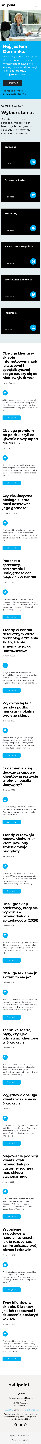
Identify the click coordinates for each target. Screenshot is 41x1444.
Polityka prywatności (20, 1440)
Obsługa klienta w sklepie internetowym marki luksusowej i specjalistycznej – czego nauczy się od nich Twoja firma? (20, 365)
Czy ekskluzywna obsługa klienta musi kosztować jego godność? (17, 502)
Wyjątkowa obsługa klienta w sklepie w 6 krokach (20, 1099)
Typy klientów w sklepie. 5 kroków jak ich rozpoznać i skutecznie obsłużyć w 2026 (20, 1310)
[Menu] (37, 5)
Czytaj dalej (11, 418)
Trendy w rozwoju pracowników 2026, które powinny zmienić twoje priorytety (19, 843)
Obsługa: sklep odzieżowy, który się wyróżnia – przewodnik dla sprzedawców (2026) (20, 912)
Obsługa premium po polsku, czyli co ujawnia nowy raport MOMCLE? (20, 437)
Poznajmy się (13, 82)
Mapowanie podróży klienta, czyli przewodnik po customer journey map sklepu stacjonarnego (20, 1166)
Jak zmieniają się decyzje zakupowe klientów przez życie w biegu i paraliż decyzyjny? (20, 776)
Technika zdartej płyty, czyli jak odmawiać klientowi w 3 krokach (20, 1036)
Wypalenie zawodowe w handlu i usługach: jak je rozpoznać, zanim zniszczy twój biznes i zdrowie (20, 1239)
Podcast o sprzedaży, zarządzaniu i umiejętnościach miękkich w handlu (19, 569)
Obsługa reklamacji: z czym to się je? (20, 975)
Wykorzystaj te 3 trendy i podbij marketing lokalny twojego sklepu (18, 709)
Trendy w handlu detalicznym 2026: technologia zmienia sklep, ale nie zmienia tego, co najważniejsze (20, 640)
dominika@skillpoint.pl (14, 94)
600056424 (9, 1410)
